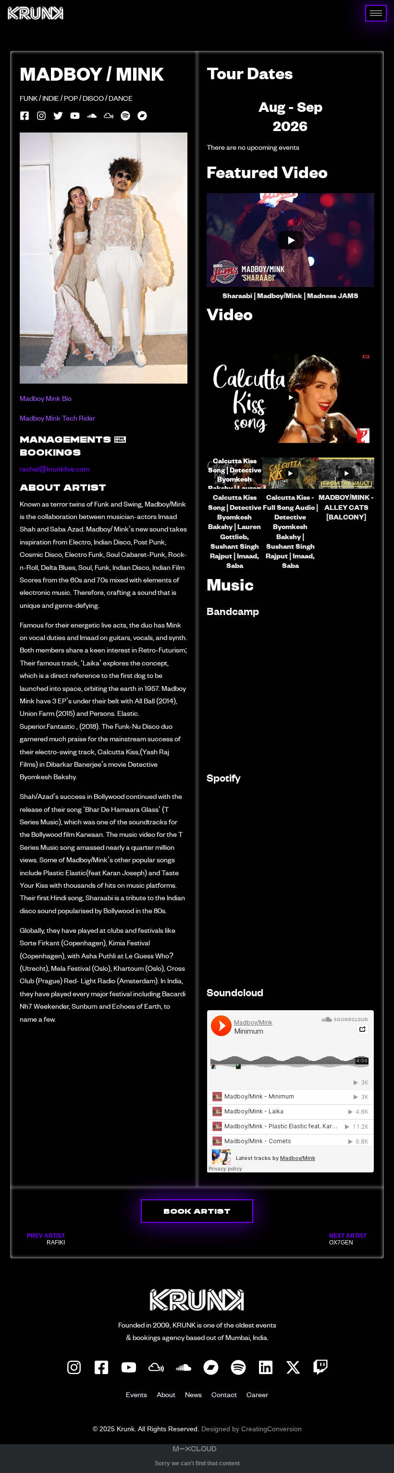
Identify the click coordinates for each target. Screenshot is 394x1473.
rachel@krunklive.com (54, 470)
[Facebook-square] (24, 116)
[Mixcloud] (156, 1367)
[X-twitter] (293, 1367)
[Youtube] (75, 116)
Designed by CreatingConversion (251, 1429)
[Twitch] (320, 1367)
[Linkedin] (265, 1367)
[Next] (357, 116)
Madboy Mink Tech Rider (57, 419)
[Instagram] (41, 116)
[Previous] (223, 116)
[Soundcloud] (92, 116)
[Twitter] (58, 116)
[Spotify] (125, 116)
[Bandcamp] (211, 1367)
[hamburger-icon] (376, 13)
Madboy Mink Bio (46, 399)
